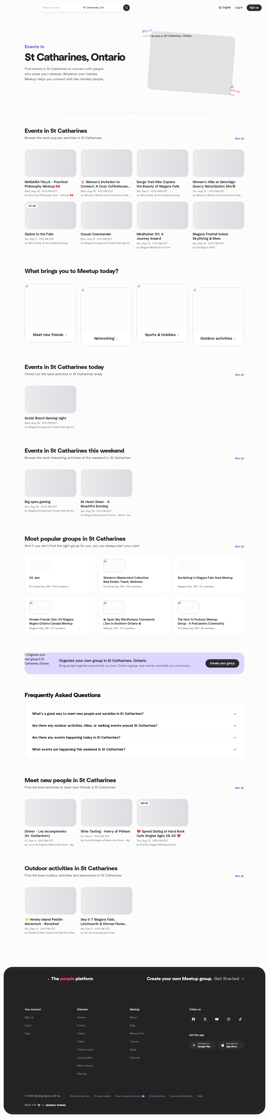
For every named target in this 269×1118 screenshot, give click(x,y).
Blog (132, 1025)
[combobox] (101, 8)
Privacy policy (102, 1096)
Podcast (135, 1057)
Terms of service (80, 1096)
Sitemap (82, 1074)
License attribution (181, 1096)
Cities (80, 1041)
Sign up (29, 1017)
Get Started (226, 979)
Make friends (85, 1066)
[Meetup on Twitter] (205, 1019)
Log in (28, 1025)
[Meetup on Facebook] (193, 1019)
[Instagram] (229, 1019)
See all (239, 138)
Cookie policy (157, 1096)
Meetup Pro (137, 1033)
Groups (81, 1017)
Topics (81, 1033)
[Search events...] (126, 7)
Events (81, 1025)
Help (27, 1033)
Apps (133, 1049)
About (133, 1017)
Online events (85, 1049)
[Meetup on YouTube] (217, 1019)
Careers (134, 1041)
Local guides (84, 1057)
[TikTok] (240, 1019)
